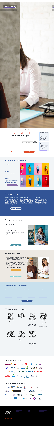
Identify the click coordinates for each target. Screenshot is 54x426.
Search (35, 142)
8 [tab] (29, 129)
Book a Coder (16, 269)
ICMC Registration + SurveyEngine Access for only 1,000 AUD (44, 132)
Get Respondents (12, 185)
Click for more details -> (43, 139)
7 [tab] (28, 129)
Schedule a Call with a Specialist (29, 151)
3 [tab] (25, 129)
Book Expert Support (16, 276)
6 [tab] (27, 129)
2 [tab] (24, 129)
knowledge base (16, 143)
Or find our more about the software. (32, 208)
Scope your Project (16, 245)
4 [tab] (26, 129)
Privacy (29, 410)
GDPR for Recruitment (31, 414)
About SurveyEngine (19, 410)
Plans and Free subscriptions (16, 208)
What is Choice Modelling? (43, 410)
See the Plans (13, 151)
